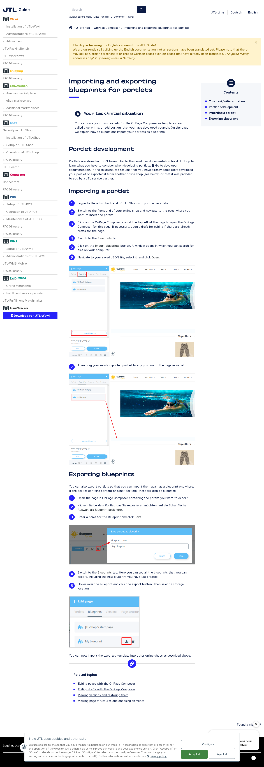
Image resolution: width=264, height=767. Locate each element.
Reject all (222, 754)
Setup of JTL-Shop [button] (19, 145)
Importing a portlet (222, 113)
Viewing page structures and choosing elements (111, 701)
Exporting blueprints (223, 118)
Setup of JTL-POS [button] (18, 204)
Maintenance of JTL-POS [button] (23, 219)
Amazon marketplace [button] (20, 93)
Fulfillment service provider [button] (24, 293)
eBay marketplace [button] (18, 100)
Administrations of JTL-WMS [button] (25, 256)
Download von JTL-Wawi (31, 315)
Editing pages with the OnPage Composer (106, 683)
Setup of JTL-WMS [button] (19, 249)
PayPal (130, 16)
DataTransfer (101, 16)
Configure (208, 744)
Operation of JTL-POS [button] (21, 211)
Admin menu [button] (14, 41)
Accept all (194, 754)
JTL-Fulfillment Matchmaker (22, 300)
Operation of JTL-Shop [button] (22, 152)
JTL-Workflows (13, 56)
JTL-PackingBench (16, 48)
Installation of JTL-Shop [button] (22, 137)
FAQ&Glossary (12, 63)
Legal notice (11, 745)
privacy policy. (158, 756)
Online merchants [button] (18, 286)
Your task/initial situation (227, 101)
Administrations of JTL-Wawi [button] (25, 34)
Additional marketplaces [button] (22, 108)
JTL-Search (11, 167)
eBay (89, 16)
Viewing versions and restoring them (103, 695)
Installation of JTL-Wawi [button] (22, 26)
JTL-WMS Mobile (15, 263)
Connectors (11, 182)
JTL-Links (217, 12)
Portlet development (223, 107)
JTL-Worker (117, 16)
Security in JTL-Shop (18, 130)
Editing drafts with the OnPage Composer (106, 689)
